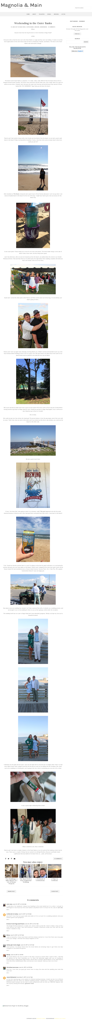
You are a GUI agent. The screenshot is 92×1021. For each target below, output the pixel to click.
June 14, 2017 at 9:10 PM (25, 967)
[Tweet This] (8, 858)
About (34, 14)
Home (28, 14)
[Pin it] (11, 858)
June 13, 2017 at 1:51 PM (17, 954)
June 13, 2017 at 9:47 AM (31, 924)
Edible (49, 14)
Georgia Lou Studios (60, 1018)
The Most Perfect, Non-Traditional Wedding (26, 880)
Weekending (43, 26)
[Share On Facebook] (5, 858)
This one (42, 511)
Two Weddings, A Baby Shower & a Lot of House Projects (11, 881)
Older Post (55, 891)
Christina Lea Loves (13, 967)
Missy (8, 935)
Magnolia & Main (21, 5)
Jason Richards (11, 977)
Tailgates (42, 14)
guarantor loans (29, 983)
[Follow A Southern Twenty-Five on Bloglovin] (77, 51)
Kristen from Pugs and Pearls (16, 924)
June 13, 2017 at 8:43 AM (19, 904)
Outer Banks (30, 26)
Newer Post (11, 891)
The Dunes (16, 194)
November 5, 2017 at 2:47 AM (24, 977)
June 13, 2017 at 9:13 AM (24, 914)
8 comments (51, 26)
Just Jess (9, 904)
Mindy (8, 954)
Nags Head (23, 26)
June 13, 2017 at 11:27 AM (27, 945)
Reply (8, 909)
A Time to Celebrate (54, 879)
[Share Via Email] (14, 858)
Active (63, 14)
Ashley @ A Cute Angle (13, 945)
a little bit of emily (12, 914)
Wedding (56, 14)
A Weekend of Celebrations (40, 879)
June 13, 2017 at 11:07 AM (17, 935)
